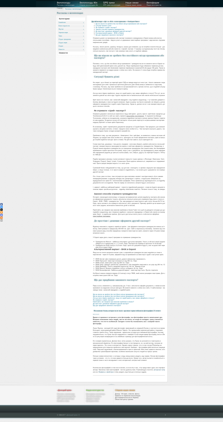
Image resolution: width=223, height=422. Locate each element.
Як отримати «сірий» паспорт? (106, 27)
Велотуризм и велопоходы (95, 394)
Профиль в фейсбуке (106, 372)
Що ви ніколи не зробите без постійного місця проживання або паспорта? (121, 24)
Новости (61, 49)
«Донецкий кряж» (64, 390)
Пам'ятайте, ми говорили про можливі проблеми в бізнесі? (113, 302)
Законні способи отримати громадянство (110, 29)
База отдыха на (64, 26)
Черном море (63, 32)
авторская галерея (160, 370)
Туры (60, 36)
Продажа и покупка (92, 399)
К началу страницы (111, 384)
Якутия (61, 29)
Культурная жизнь (92, 401)
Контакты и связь (63, 401)
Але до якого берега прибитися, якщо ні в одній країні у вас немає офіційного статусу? (123, 298)
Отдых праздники (65, 39)
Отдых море (63, 42)
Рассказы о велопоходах (66, 3)
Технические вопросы (93, 396)
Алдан (61, 46)
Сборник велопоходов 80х (89, 3)
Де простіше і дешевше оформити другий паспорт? (114, 31)
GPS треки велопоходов (111, 3)
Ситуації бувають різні (103, 25)
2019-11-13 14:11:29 (96, 314)
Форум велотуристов (154, 3)
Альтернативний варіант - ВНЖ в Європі (110, 33)
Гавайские (62, 22)
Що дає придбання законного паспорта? (110, 35)
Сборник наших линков (133, 3)
